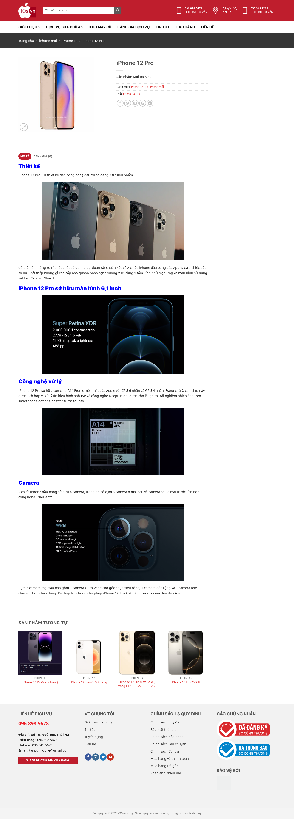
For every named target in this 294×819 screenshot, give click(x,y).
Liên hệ (207, 27)
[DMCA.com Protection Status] (224, 783)
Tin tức (163, 27)
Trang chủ (26, 41)
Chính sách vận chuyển (168, 744)
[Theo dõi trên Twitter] (103, 757)
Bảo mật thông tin (164, 729)
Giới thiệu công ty (98, 722)
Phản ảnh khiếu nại (165, 773)
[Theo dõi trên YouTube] (110, 757)
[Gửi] (117, 10)
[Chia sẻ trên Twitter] (127, 103)
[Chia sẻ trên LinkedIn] (150, 103)
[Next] (207, 663)
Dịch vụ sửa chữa (63, 27)
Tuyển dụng (94, 737)
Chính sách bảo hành (167, 737)
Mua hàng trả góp (164, 766)
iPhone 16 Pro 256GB (186, 682)
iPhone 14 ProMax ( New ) (40, 682)
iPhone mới (48, 41)
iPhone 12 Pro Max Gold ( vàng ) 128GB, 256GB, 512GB (137, 684)
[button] (24, 127)
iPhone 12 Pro (93, 41)
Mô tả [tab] (25, 156)
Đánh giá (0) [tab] (43, 156)
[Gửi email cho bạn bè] (135, 103)
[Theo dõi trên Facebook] (88, 757)
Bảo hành (185, 27)
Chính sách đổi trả (164, 751)
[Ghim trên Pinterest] (142, 103)
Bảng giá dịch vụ (133, 27)
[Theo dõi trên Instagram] (95, 757)
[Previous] (18, 663)
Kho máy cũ (100, 27)
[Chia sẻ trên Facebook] (120, 103)
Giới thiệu (27, 27)
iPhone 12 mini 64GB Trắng (89, 682)
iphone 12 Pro (131, 93)
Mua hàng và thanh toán (169, 758)
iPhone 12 (69, 41)
